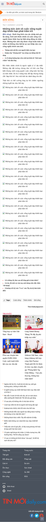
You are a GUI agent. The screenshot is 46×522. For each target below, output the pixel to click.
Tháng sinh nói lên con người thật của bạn (20, 50)
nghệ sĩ (30, 66)
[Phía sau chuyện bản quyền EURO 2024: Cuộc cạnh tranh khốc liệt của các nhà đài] (12, 353)
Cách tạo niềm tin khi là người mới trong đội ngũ (21, 405)
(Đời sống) (7, 34)
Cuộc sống (17, 300)
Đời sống (8, 20)
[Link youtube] (32, 517)
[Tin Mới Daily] (13, 4)
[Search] (43, 4)
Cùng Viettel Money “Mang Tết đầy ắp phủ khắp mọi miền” (33, 334)
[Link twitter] (37, 517)
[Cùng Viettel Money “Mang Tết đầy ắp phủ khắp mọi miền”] (34, 329)
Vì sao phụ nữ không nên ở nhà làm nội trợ (19, 401)
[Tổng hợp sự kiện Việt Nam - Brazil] (12, 329)
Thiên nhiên (27, 300)
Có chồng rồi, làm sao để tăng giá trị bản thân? (21, 280)
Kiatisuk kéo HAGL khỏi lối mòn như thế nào (19, 408)
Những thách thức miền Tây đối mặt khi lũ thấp (20, 417)
